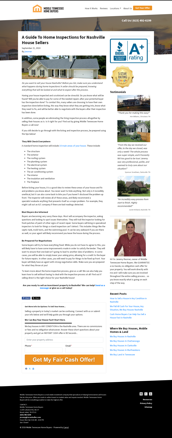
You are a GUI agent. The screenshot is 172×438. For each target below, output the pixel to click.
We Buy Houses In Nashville (123, 336)
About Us (127, 8)
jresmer (28, 51)
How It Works (91, 8)
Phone (28, 345)
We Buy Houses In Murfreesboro (125, 350)
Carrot (66, 427)
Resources (147, 399)
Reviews (104, 8)
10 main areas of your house (72, 145)
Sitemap (148, 407)
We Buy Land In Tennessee (122, 354)
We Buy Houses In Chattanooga (125, 341)
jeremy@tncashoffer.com (30, 417)
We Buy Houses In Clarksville (123, 345)
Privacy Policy (146, 403)
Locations (114, 8)
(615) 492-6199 (141, 20)
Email (68, 345)
